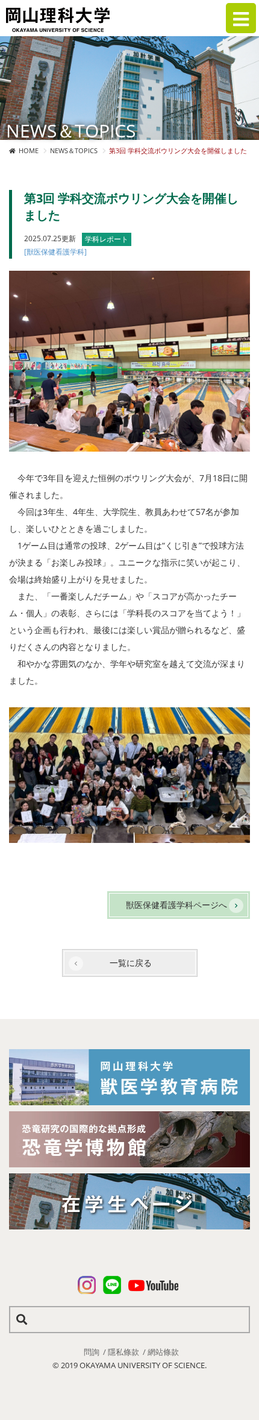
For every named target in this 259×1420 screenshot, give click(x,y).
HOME (29, 150)
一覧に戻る (131, 962)
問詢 (91, 1351)
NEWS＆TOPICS (74, 150)
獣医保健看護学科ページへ (176, 904)
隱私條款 (123, 1351)
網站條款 (163, 1351)
